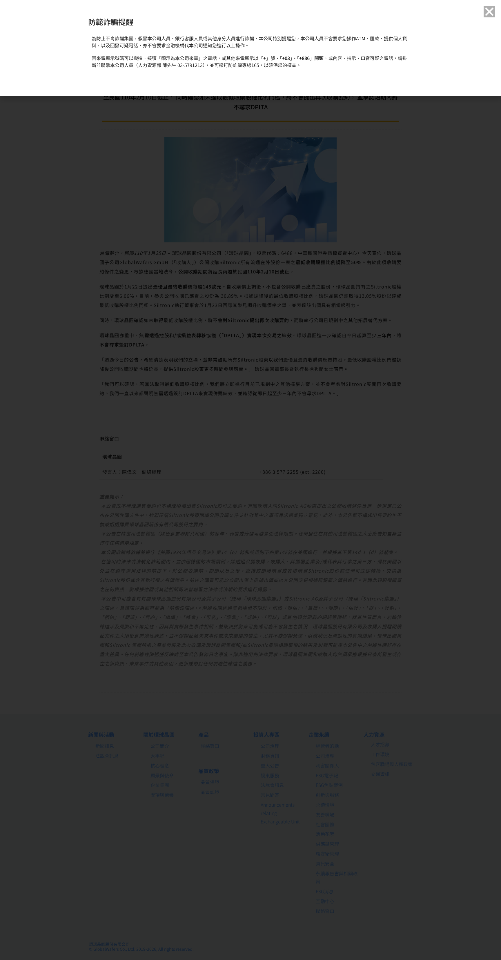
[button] (489, 11)
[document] (250, 480)
